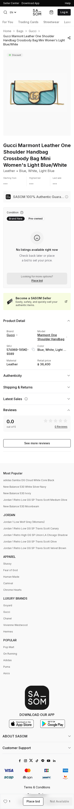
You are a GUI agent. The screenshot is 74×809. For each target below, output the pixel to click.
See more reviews (37, 443)
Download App (30, 3)
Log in (64, 12)
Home (7, 31)
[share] (69, 38)
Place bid (37, 280)
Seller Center (11, 3)
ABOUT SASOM (14, 736)
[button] (5, 12)
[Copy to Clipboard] (33, 349)
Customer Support (16, 748)
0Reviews (61, 426)
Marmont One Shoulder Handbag (50, 337)
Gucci (32, 31)
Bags (20, 31)
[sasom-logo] (37, 12)
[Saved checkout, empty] (51, 12)
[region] (37, 92)
